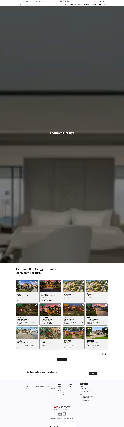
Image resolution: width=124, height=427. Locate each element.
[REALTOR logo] (64, 414)
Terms (59, 388)
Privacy (60, 386)
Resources (94, 4)
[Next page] (105, 354)
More (100, 4)
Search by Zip (49, 390)
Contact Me (93, 373)
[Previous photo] (18, 286)
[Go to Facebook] (61, 1)
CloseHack (65, 420)
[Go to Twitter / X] (65, 1)
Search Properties (40, 386)
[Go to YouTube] (68, 1)
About (27, 384)
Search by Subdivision (51, 388)
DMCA (59, 390)
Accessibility (61, 392)
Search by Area (50, 392)
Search (79, 4)
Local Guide (50, 384)
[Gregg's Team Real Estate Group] (62, 407)
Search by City (50, 386)
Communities (86, 4)
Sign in (104, 1)
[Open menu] (104, 4)
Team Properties (72, 4)
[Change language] (94, 1)
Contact (27, 390)
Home (66, 4)
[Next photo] (37, 286)
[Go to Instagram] (63, 1)
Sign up (99, 1)
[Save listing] (36, 282)
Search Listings (62, 360)
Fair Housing (61, 394)
